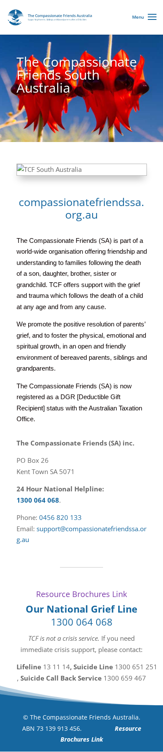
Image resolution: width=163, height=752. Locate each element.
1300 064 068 (38, 500)
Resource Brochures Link (81, 594)
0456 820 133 (60, 517)
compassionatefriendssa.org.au (81, 208)
